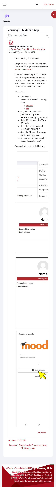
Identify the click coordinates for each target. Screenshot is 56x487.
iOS (27, 108)
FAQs (24, 475)
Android (18, 69)
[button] (38, 4)
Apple (28, 69)
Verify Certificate (35, 475)
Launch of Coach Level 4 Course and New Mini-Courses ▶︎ (27, 446)
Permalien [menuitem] (41, 432)
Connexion (49, 4)
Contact (48, 475)
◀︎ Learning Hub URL (17, 440)
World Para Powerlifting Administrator (28, 49)
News (21, 472)
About (14, 472)
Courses (29, 472)
